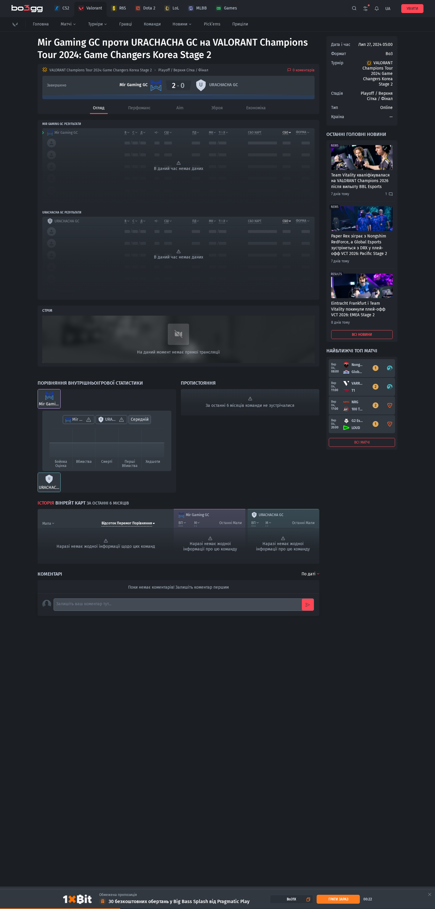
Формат (338, 53)
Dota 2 (149, 8)
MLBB (201, 8)
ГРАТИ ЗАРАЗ (338, 899)
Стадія (337, 93)
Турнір (337, 62)
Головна (41, 24)
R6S (122, 8)
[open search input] (354, 8)
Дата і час (340, 44)
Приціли (240, 24)
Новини (180, 24)
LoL (176, 8)
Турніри (95, 24)
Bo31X (291, 899)
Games (230, 8)
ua (387, 8)
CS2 (65, 8)
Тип (334, 107)
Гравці (125, 24)
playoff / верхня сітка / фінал (183, 70)
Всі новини (362, 335)
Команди (152, 24)
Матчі (66, 24)
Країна (337, 116)
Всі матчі (362, 442)
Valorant (94, 8)
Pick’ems (212, 24)
